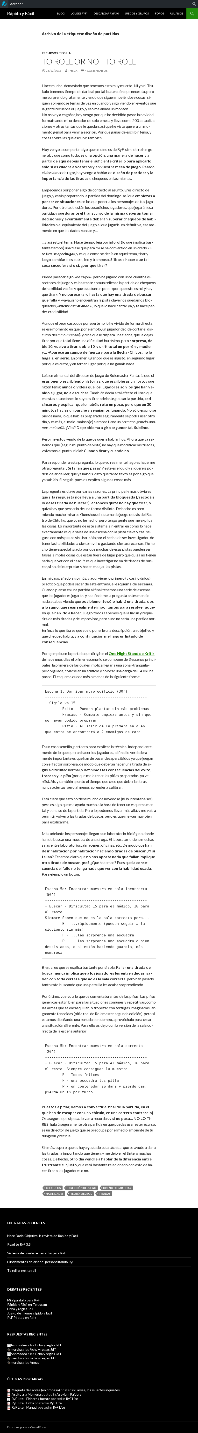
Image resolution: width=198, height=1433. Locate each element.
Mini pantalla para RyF (23, 1300)
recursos (50, 53)
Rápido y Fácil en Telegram (27, 1304)
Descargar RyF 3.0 (106, 13)
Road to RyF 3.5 (19, 1244)
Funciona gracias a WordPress (26, 1427)
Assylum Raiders (69, 1394)
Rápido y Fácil (20, 13)
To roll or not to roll (89, 61)
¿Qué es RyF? (79, 13)
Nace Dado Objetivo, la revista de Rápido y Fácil (42, 1236)
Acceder (16, 4)
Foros (159, 13)
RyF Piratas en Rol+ (21, 1317)
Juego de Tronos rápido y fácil (29, 1313)
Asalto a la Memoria (26, 1394)
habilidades (55, 1193)
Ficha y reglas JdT (20, 1309)
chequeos (53, 1187)
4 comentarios (96, 70)
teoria (65, 53)
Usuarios (176, 13)
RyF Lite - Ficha (23, 1403)
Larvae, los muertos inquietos (98, 1390)
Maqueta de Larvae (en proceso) (36, 1390)
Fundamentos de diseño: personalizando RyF (40, 1262)
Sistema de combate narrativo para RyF (36, 1253)
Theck (73, 70)
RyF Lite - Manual (24, 1407)
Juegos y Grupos (137, 13)
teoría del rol (81, 1193)
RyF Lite (72, 1399)
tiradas (105, 1193)
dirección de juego (82, 1187)
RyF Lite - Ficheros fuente (31, 1399)
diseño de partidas (117, 1187)
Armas (34, 1362)
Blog (61, 13)
